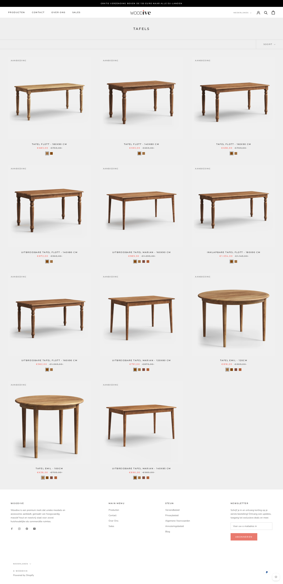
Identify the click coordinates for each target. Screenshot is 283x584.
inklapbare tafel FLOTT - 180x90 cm (233, 252)
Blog (167, 531)
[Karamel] (47, 153)
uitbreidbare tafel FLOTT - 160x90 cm (49, 360)
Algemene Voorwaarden (177, 520)
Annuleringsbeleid (174, 526)
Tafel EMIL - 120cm (233, 360)
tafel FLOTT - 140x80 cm (141, 144)
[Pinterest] (27, 528)
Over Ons (58, 12)
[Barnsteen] (51, 153)
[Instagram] (19, 528)
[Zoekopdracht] (266, 12)
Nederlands (241, 13)
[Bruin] (143, 261)
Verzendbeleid (172, 510)
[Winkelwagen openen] (273, 12)
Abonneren (244, 537)
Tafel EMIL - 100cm (49, 468)
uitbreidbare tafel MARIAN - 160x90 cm (141, 252)
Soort (268, 44)
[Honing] (148, 261)
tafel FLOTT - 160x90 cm (233, 144)
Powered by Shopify (23, 575)
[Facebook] (12, 528)
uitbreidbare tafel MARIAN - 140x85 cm (141, 468)
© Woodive (20, 571)
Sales (76, 12)
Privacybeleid (172, 515)
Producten (16, 12)
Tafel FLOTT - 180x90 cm (49, 144)
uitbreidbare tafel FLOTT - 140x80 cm (49, 252)
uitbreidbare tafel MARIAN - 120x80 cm (141, 360)
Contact (38, 12)
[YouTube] (34, 528)
